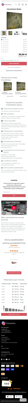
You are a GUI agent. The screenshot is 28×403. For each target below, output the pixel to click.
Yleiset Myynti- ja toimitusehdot (9, 342)
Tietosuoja (3, 340)
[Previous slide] (0, 90)
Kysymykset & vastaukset (7, 354)
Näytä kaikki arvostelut (14, 272)
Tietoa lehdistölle (5, 339)
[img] (14, 245)
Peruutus (3, 355)
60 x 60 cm (5, 45)
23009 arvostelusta (14, 247)
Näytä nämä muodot (14, 314)
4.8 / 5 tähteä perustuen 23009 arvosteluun (14, 392)
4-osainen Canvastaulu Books (7, 93)
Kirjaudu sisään (5, 348)
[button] (4, 33)
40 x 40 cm (5, 41)
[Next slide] (27, 90)
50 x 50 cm (5, 43)
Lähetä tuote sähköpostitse (15, 70)
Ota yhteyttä (4, 337)
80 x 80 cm (5, 49)
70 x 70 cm (5, 47)
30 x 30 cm (5, 39)
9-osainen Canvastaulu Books (20, 93)
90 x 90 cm (5, 51)
